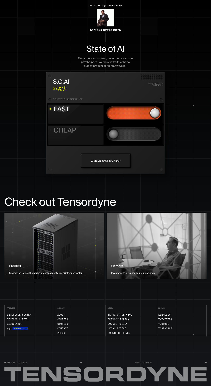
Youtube (163, 324)
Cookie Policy (118, 324)
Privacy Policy (118, 319)
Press (61, 333)
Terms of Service (120, 315)
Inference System (19, 315)
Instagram (165, 328)
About (61, 315)
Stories (62, 324)
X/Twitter (165, 319)
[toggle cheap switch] (133, 134)
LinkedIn (164, 315)
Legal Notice (117, 328)
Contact (62, 328)
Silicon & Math (17, 319)
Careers (62, 319)
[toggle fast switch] (133, 112)
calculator (14, 324)
